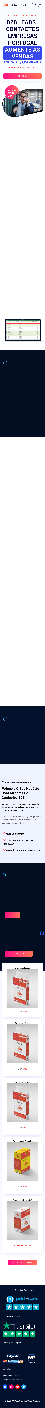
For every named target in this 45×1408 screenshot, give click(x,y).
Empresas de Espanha (23, 1141)
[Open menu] (40, 5)
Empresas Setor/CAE (22, 1200)
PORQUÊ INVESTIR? (15, 834)
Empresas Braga (22, 1082)
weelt (25, 1401)
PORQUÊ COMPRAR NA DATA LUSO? (23, 850)
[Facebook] (5, 1386)
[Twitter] (23, 1386)
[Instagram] (11, 1386)
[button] (22, 834)
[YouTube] (17, 1386)
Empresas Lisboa (22, 968)
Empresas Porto (22, 1023)
